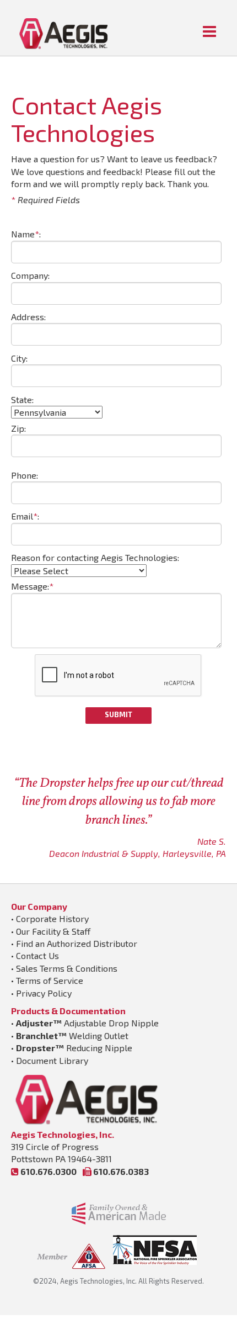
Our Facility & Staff (53, 931)
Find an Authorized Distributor (76, 943)
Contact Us (37, 955)
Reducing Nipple (74, 1047)
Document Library (52, 1060)
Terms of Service (49, 980)
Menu (209, 32)
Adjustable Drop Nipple (87, 1023)
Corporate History (52, 918)
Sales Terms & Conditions (66, 968)
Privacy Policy (44, 993)
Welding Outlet (72, 1035)
